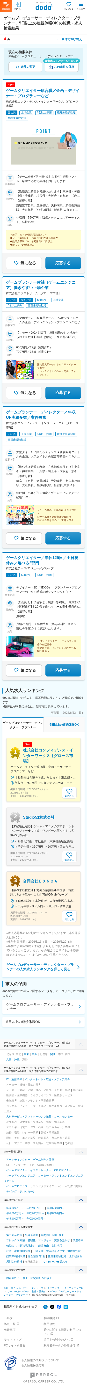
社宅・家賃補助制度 (18, 1250)
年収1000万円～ (36, 1218)
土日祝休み (75, 1256)
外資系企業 (31, 1235)
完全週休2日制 (36, 1256)
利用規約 (49, 1324)
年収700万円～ (35, 1213)
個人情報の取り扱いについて (40, 1360)
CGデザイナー (63, 1170)
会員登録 (6, 8)
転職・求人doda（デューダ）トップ (23, 1288)
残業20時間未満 (15, 1256)
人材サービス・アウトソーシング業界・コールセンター (39, 1116)
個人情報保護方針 (32, 1365)
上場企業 (38, 1250)
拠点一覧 (9, 1324)
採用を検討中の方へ (57, 1339)
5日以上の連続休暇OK (23, 1022)
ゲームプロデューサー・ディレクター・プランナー (40, 1006)
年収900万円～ (15, 1218)
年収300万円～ (15, 1207)
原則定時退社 (14, 1261)
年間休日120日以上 (52, 1235)
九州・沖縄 (13, 1059)
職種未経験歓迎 (57, 1256)
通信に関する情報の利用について (62, 1332)
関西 (53, 1054)
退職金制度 (74, 1250)
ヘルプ (8, 1318)
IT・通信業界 (14, 1079)
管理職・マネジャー (39, 1240)
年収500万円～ (56, 1207)
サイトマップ (12, 1339)
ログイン (18, 8)
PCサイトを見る (14, 1345)
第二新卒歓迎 (14, 1235)
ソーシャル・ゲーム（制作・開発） (26, 1291)
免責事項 (9, 1329)
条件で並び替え (72, 39)
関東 (26, 1054)
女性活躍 (56, 1245)
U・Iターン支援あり (55, 1261)
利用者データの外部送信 (59, 1345)
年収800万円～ (56, 1213)
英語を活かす (62, 1240)
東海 (34, 1054)
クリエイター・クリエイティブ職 (65, 1288)
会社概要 (49, 1318)
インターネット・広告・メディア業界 (47, 1079)
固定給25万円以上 (17, 1278)
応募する (63, 263)
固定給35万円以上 (41, 1278)
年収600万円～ (15, 1213)
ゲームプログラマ (17, 1186)
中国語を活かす (55, 1250)
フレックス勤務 (15, 1240)
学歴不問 (78, 1240)
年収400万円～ (35, 1207)
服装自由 (43, 1245)
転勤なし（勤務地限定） (21, 1245)
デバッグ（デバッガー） (21, 1191)
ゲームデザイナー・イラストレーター (28, 1170)
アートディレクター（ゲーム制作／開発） (31, 1159)
